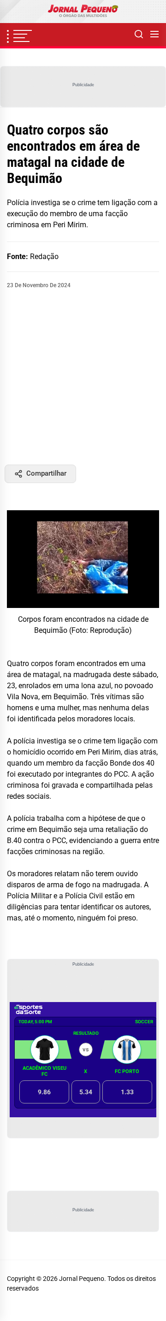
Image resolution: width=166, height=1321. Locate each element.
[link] (83, 11)
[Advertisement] (83, 377)
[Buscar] (139, 34)
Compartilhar (46, 473)
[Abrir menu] (154, 34)
